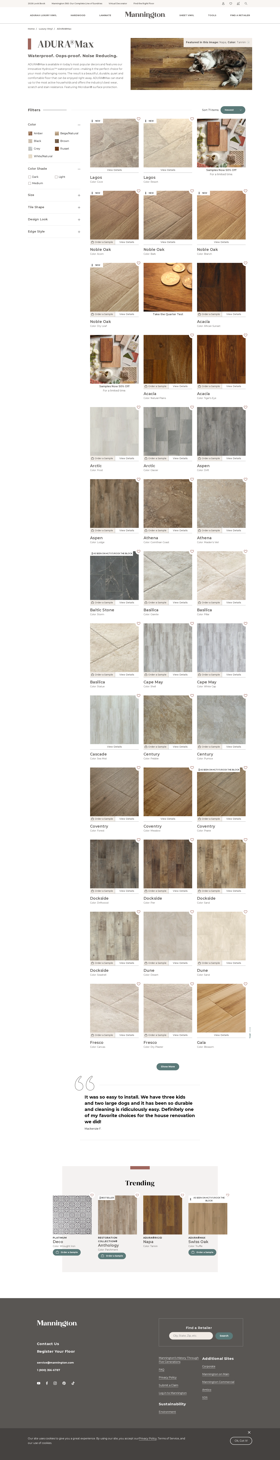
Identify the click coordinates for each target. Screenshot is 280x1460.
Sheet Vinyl (186, 15)
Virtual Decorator (118, 3)
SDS (205, 1397)
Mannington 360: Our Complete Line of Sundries (77, 3)
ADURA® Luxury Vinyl (43, 15)
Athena (151, 538)
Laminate (105, 15)
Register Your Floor (56, 1351)
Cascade (98, 754)
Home (31, 28)
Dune (149, 970)
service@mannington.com (55, 1362)
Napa (148, 1242)
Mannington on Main (215, 1374)
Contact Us (48, 1344)
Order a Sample (69, 1252)
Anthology (108, 1245)
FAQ (161, 1369)
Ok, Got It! (241, 1440)
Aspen (203, 466)
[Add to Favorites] (138, 118)
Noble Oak (100, 249)
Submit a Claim (168, 1385)
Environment (167, 1411)
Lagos (96, 177)
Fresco (97, 1042)
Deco (58, 1242)
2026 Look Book (36, 3)
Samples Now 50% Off (221, 170)
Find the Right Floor (144, 3)
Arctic (96, 466)
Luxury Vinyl (46, 28)
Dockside (99, 898)
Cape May (153, 682)
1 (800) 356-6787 (48, 1370)
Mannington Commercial (218, 1382)
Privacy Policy (168, 1377)
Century (152, 754)
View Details (114, 170)
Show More (168, 1066)
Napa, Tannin (232, 42)
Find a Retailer (240, 15)
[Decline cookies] (249, 1430)
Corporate (208, 1366)
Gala (201, 1042)
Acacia (203, 321)
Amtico (206, 1389)
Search (224, 1335)
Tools (212, 15)
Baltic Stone (102, 610)
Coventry (99, 826)
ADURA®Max (64, 28)
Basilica (151, 610)
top (250, 1035)
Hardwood (78, 15)
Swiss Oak (198, 1242)
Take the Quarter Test (168, 314)
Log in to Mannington (173, 1393)
